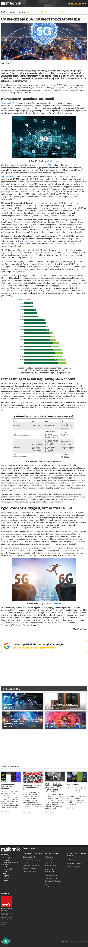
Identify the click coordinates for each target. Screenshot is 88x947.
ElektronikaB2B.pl (51, 875)
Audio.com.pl (49, 857)
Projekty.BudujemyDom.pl (31, 860)
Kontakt (5, 880)
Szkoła (5, 867)
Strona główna (8, 858)
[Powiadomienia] (6, 941)
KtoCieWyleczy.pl (73, 867)
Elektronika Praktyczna (53, 881)
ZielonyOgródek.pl (29, 868)
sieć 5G (49, 165)
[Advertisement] (44, 669)
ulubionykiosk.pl (6, 926)
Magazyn (6, 876)
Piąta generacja (7, 176)
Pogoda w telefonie (75, 784)
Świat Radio (49, 887)
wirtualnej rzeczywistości (30, 241)
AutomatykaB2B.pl (51, 878)
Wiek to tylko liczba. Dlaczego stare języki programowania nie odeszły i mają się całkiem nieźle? (53, 787)
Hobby (5, 871)
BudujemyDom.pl (29, 857)
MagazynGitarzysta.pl (52, 860)
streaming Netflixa (31, 250)
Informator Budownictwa (31, 865)
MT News (6, 860)
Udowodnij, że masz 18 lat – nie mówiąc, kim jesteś (32, 787)
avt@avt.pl (4, 922)
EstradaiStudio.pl (51, 865)
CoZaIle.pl (26, 863)
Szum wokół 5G (7, 103)
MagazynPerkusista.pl (52, 863)
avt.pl (3, 924)
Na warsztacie (8, 869)
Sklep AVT (64, 941)
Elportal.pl (48, 884)
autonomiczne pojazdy (10, 290)
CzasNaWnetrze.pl (29, 871)
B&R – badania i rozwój (11, 862)
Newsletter (76, 3)
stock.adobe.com (52, 161)
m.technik (6, 864)
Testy (5, 873)
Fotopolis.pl (71, 859)
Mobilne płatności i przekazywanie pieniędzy (8, 786)
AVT (81, 941)
